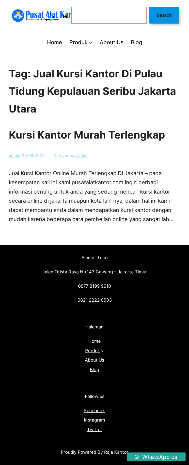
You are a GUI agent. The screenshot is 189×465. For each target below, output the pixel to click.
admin (14, 155)
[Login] (51, 15)
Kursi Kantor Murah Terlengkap (87, 134)
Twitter (94, 429)
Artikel (82, 155)
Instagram (94, 420)
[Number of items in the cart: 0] (64, 15)
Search (164, 15)
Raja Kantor (116, 452)
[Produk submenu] (90, 42)
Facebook (94, 410)
